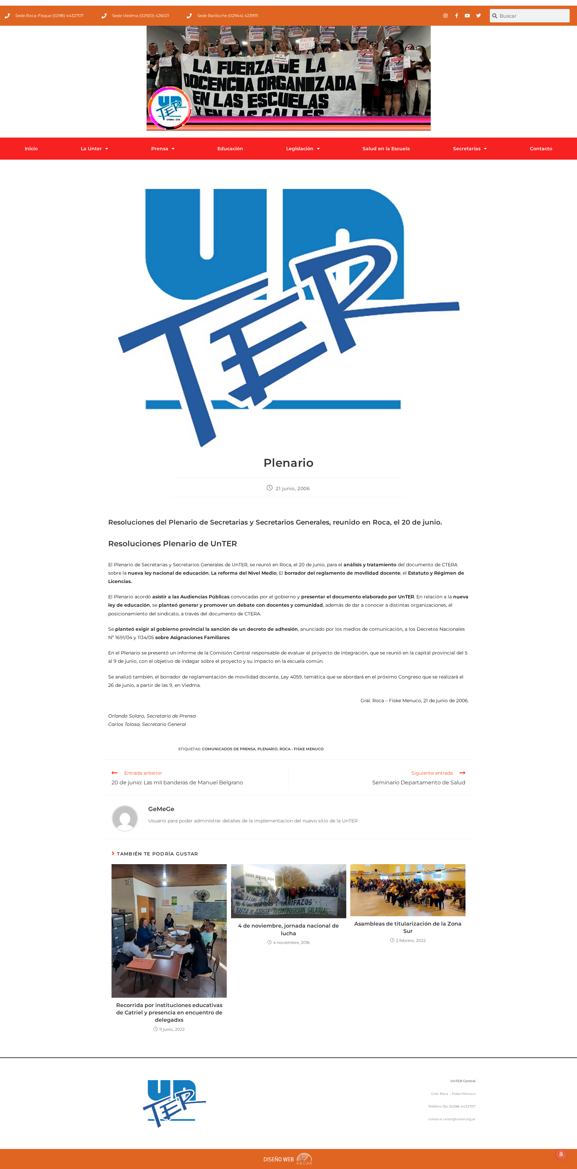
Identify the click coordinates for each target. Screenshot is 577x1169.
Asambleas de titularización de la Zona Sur (407, 927)
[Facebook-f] (456, 15)
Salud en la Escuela (386, 149)
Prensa (159, 149)
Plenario (267, 749)
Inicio (31, 149)
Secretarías (466, 149)
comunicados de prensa (228, 749)
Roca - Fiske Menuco (301, 749)
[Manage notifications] (561, 1154)
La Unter (91, 149)
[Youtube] (467, 15)
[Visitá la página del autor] (125, 818)
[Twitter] (478, 15)
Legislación (300, 149)
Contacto (541, 149)
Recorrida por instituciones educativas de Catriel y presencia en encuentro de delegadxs (169, 1012)
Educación (230, 149)
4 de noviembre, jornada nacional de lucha (288, 929)
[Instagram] (445, 15)
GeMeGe (161, 809)
